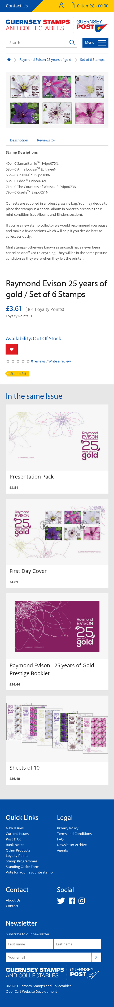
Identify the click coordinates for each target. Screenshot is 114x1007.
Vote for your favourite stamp (29, 872)
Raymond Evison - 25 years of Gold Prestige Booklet (52, 669)
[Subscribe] (96, 957)
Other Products (18, 850)
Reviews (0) (46, 140)
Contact (12, 905)
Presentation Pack (32, 476)
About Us (13, 900)
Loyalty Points (17, 855)
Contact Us (17, 6)
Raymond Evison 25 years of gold (45, 59)
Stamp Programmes (21, 861)
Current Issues (17, 833)
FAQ (60, 839)
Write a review (60, 361)
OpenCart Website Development (31, 991)
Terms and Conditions (74, 833)
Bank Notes (15, 844)
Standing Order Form (22, 866)
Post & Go (13, 839)
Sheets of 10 (25, 767)
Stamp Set (18, 373)
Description (19, 140)
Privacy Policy (67, 828)
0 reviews (38, 361)
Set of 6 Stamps (92, 59)
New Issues (15, 828)
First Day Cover (28, 570)
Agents (62, 850)
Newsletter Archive (72, 844)
